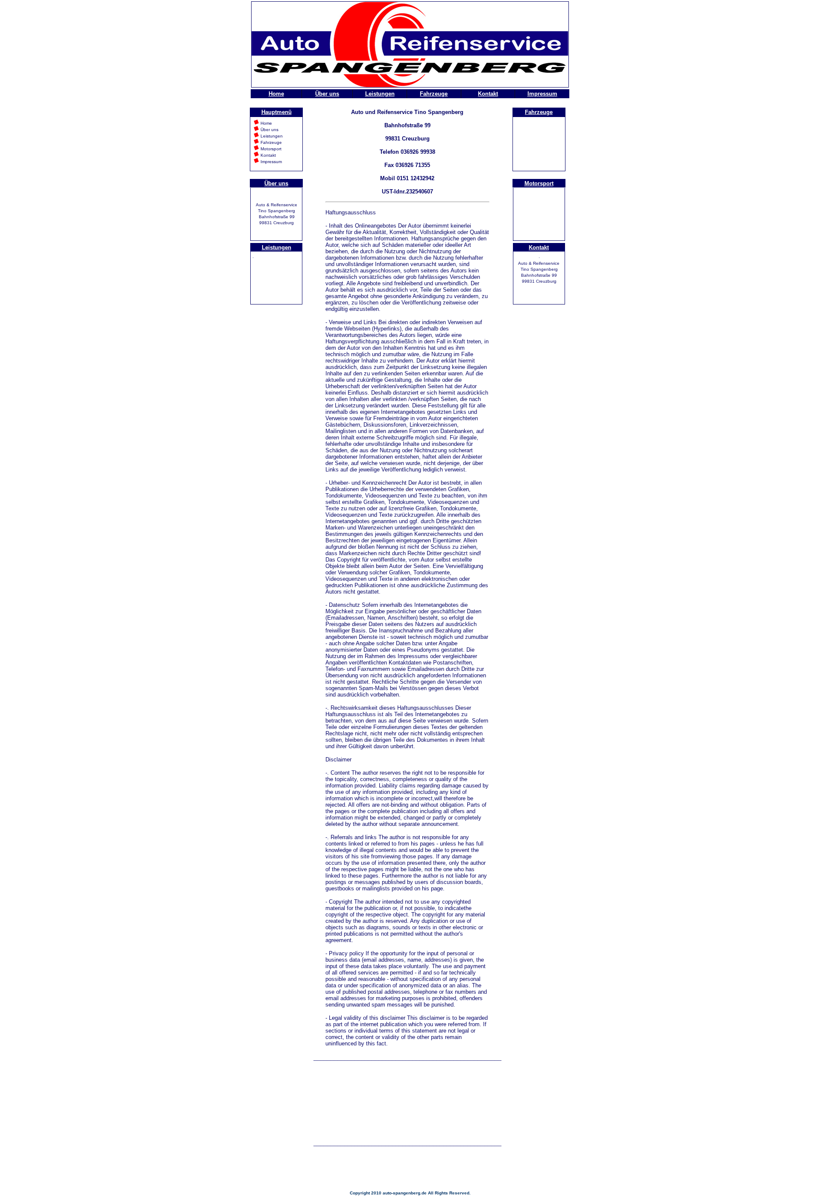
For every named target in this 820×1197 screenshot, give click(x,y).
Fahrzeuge (434, 94)
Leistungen (380, 94)
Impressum (542, 94)
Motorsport (539, 183)
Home (276, 94)
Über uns (327, 94)
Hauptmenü (276, 112)
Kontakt (488, 94)
